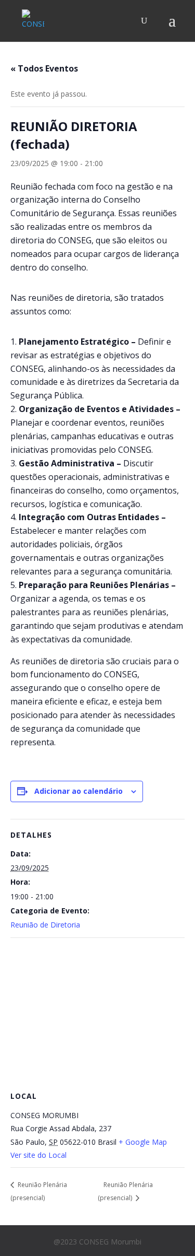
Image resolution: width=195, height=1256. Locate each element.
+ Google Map (143, 1142)
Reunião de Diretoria (45, 925)
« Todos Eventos (44, 68)
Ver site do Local (38, 1155)
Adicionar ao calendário (78, 791)
